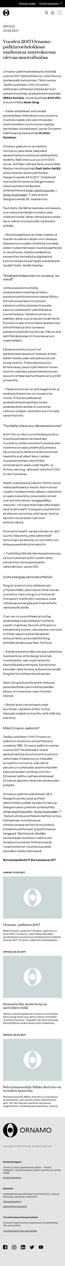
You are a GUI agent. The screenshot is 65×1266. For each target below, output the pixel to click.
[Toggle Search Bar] (46, 13)
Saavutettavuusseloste (15, 1207)
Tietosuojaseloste (12, 1202)
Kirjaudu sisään (27, 3)
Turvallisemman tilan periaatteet (20, 1231)
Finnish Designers (49, 3)
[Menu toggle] (59, 12)
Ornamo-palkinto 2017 (21, 924)
